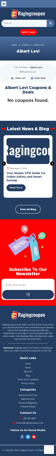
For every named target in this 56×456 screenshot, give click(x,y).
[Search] (51, 23)
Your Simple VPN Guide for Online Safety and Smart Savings (26, 176)
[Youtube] (34, 437)
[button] (3, 3)
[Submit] (28, 294)
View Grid (39, 78)
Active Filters (21, 67)
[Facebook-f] (22, 437)
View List (20, 78)
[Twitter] (28, 437)
